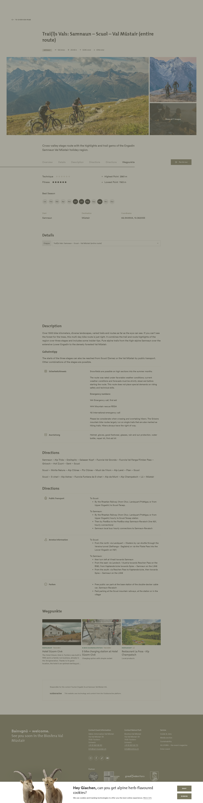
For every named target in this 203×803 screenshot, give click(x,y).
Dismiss (184, 796)
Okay (184, 788)
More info (147, 798)
